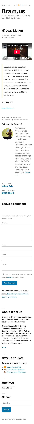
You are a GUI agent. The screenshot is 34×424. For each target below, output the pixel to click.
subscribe (10, 277)
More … (5, 347)
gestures (16, 119)
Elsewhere (7, 119)
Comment (5, 223)
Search (28, 5)
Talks (9, 5)
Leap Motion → (8, 108)
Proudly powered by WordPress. (16, 419)
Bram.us (13, 11)
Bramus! (6, 35)
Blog (3, 5)
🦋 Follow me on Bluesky (14, 370)
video (26, 119)
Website (4, 264)
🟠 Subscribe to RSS (12, 367)
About (14, 5)
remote (22, 119)
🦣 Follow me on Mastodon (15, 372)
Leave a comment (9, 37)
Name (4, 245)
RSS (21, 5)
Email (4, 254)
